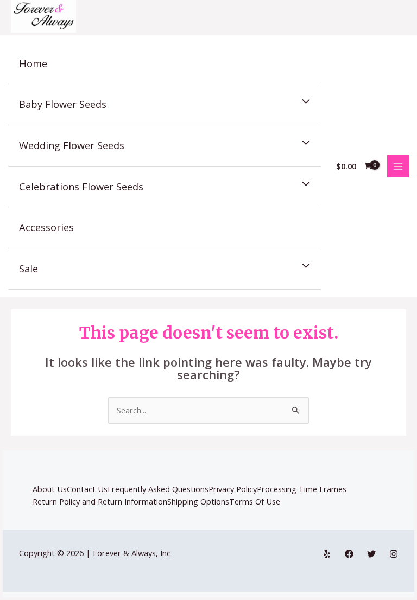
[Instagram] (393, 554)
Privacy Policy (232, 488)
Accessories (46, 227)
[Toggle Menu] (306, 102)
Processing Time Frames (301, 488)
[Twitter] (371, 554)
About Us (50, 488)
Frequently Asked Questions (158, 488)
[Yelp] (327, 554)
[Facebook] (349, 554)
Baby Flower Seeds (62, 104)
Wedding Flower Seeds (71, 145)
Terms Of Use (254, 501)
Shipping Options (198, 501)
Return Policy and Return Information (100, 501)
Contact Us (87, 488)
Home (33, 63)
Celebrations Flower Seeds (81, 186)
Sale (28, 268)
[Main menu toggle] (398, 166)
